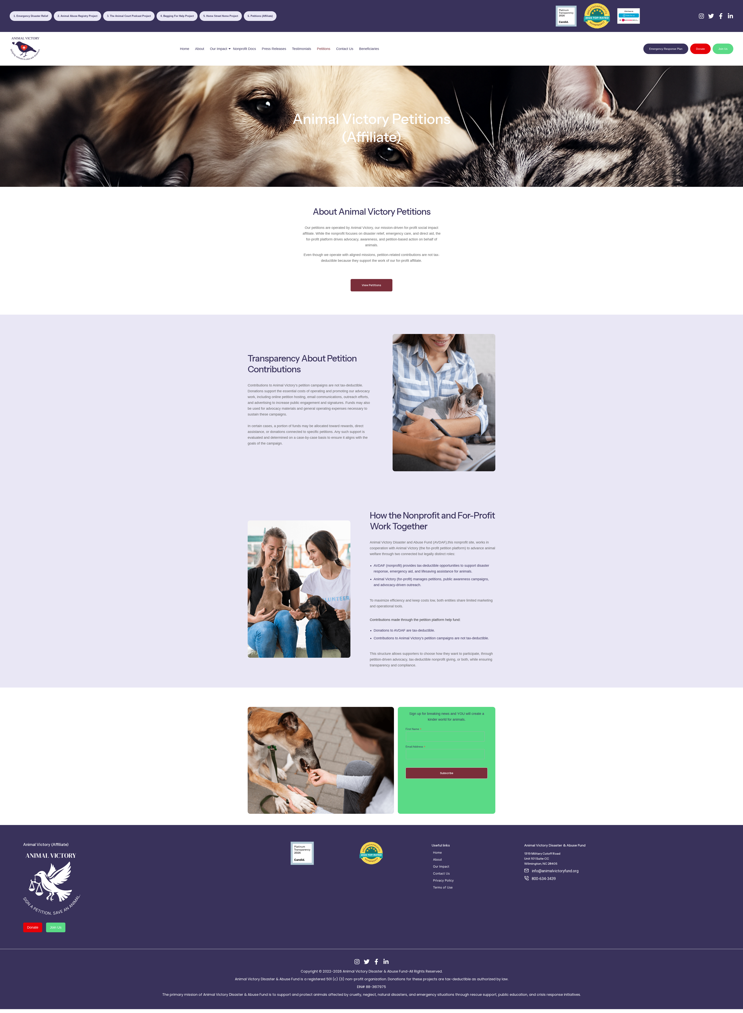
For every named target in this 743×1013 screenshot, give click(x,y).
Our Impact (218, 49)
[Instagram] (701, 16)
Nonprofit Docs (244, 49)
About (199, 49)
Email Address (415, 747)
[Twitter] (711, 16)
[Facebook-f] (721, 16)
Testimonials (301, 49)
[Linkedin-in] (730, 16)
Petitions (323, 49)
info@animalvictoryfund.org (555, 871)
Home (184, 49)
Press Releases (274, 49)
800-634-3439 (544, 878)
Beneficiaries (369, 49)
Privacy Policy (443, 880)
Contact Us (344, 49)
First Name (413, 729)
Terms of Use (443, 887)
